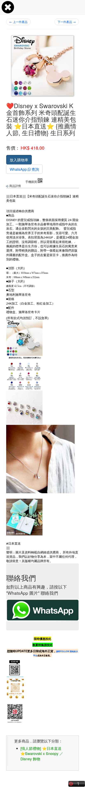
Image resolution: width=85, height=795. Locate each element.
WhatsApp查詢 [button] (24, 169)
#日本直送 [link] (13, 543)
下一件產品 (67, 22)
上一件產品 (18, 22)
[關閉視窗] (8, 11)
